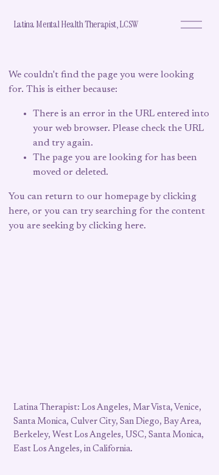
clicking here (116, 226)
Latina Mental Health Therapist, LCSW (75, 24)
